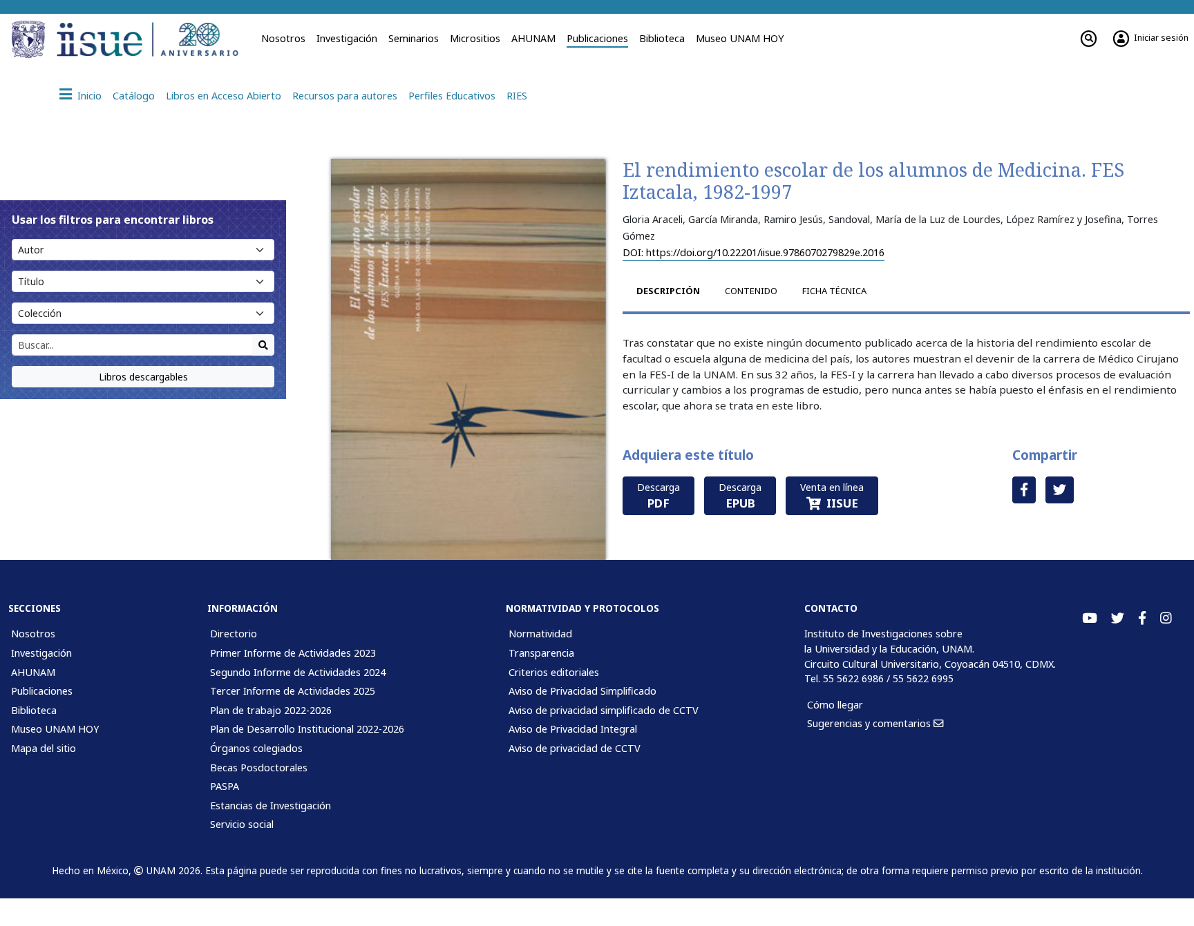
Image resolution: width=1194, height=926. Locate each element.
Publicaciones (597, 38)
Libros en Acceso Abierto (223, 95)
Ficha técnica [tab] (834, 290)
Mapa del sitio (43, 748)
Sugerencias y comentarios (870, 723)
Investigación (346, 38)
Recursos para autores (344, 95)
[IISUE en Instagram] (1166, 618)
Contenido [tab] (751, 290)
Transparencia (541, 652)
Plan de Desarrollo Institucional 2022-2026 (307, 728)
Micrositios (475, 38)
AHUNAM (533, 38)
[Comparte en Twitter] (1059, 489)
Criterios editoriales (554, 672)
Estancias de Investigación (270, 805)
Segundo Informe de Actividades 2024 (298, 672)
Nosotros (283, 38)
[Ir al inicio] (152, 39)
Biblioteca (662, 38)
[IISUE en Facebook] (1142, 618)
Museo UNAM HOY (740, 38)
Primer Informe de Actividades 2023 (293, 652)
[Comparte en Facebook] (1024, 489)
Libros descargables (143, 376)
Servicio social (242, 824)
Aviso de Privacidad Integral (573, 728)
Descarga (658, 496)
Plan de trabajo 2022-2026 (271, 710)
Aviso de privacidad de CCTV (575, 748)
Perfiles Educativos (451, 95)
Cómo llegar (835, 704)
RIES (516, 95)
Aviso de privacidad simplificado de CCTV (604, 710)
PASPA (224, 786)
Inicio (89, 95)
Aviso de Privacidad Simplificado (582, 690)
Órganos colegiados (256, 748)
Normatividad (540, 633)
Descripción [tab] (668, 290)
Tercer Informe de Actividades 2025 (292, 690)
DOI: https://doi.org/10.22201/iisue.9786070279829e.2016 (753, 252)
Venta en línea (832, 496)
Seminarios (413, 38)
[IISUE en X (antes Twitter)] (1117, 618)
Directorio (233, 633)
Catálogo (134, 95)
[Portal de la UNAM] (30, 39)
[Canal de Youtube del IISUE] (1089, 618)
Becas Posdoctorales (258, 767)
